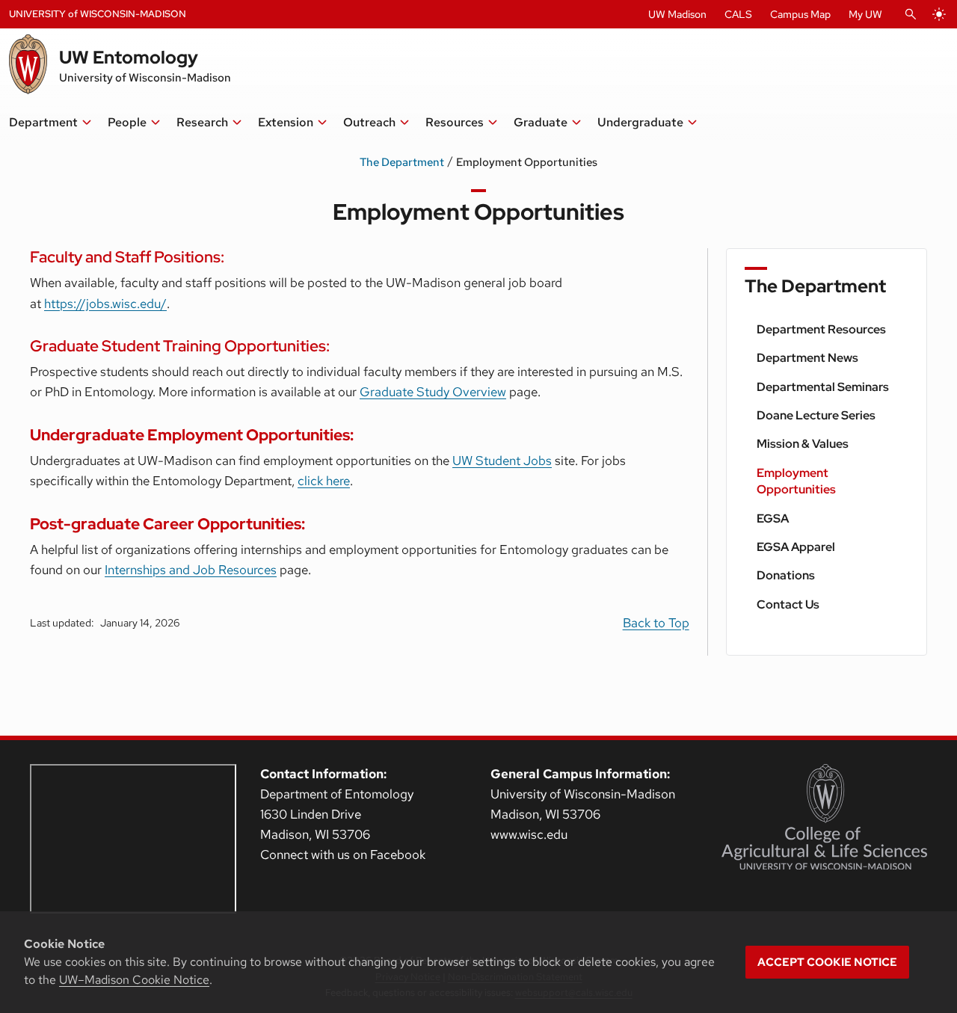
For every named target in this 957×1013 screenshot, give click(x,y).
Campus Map (800, 14)
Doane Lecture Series (816, 415)
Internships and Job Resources (191, 569)
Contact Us (788, 604)
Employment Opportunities (796, 481)
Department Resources (821, 329)
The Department (402, 162)
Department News (807, 358)
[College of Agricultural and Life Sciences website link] (824, 817)
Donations (786, 575)
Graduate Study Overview (433, 392)
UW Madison (677, 14)
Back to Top (656, 623)
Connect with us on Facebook (342, 854)
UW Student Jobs (502, 460)
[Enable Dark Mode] (939, 14)
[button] (51, 122)
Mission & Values (803, 444)
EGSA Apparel (796, 547)
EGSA (773, 518)
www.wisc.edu (528, 834)
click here (324, 480)
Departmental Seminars (823, 387)
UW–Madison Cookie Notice (134, 980)
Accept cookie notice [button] (827, 962)
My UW (865, 14)
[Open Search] (910, 14)
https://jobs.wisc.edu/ (105, 303)
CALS (738, 14)
